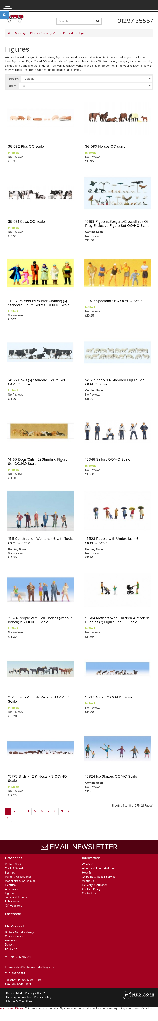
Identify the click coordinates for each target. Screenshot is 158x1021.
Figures (84, 33)
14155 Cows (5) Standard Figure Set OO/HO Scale (36, 382)
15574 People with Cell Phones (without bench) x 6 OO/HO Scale (40, 620)
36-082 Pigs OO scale (26, 146)
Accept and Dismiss (12, 1008)
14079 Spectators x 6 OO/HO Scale (113, 301)
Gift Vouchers (13, 905)
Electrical (10, 885)
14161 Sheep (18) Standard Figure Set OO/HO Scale (114, 382)
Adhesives (11, 889)
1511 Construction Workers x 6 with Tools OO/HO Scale (40, 540)
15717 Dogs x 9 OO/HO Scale (108, 697)
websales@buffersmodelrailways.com (32, 967)
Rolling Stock (13, 864)
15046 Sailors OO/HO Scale (107, 459)
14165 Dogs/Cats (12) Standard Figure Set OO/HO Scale (37, 461)
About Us (88, 881)
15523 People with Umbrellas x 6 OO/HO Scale (112, 540)
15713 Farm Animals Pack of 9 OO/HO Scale (38, 699)
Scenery (20, 33)
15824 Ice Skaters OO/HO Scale (111, 776)
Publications (12, 901)
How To (87, 872)
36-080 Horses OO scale (105, 146)
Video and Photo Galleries (98, 868)
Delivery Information (95, 885)
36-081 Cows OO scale (26, 221)
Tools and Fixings (16, 897)
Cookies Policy (91, 889)
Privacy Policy (42, 997)
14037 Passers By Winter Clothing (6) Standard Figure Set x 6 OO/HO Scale (39, 303)
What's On (88, 864)
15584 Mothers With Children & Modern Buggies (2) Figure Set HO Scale (117, 620)
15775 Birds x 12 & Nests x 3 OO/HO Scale (37, 778)
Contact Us (89, 893)
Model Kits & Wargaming (20, 881)
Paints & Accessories (18, 877)
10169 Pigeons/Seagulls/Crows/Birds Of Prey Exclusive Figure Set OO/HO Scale (117, 223)
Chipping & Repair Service (98, 877)
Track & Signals (14, 868)
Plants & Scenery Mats (44, 33)
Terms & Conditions (20, 1001)
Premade (68, 33)
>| (8, 818)
